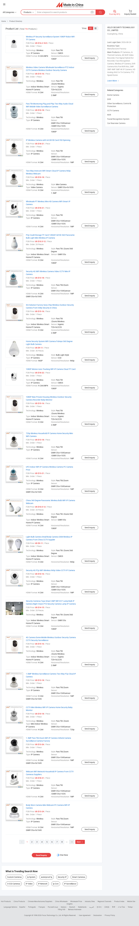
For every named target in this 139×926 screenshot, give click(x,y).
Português (32, 907)
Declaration (97, 915)
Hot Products (6, 901)
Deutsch (72, 907)
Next (80, 842)
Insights (69, 904)
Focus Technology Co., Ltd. (52, 915)
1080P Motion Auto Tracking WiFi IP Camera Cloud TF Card (50, 369)
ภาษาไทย (121, 907)
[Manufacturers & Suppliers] (69, 4)
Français (42, 907)
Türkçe (130, 907)
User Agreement (85, 915)
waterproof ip (46, 877)
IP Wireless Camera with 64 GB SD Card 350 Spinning (48, 140)
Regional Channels (104, 901)
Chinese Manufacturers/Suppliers (40, 901)
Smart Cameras (78, 877)
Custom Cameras (14, 877)
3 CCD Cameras (13, 883)
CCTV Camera (113, 110)
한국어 (99, 907)
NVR (109, 114)
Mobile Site (131, 901)
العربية (91, 907)
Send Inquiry (90, 58)
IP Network (42, 883)
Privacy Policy (110, 915)
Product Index (119, 901)
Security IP (62, 877)
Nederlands (82, 907)
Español (22, 907)
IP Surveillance (70, 883)
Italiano (63, 907)
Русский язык (53, 907)
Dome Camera (113, 95)
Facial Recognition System (118, 119)
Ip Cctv (56, 883)
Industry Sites (90, 901)
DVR (109, 99)
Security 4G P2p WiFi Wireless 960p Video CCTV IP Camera (50, 570)
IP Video (29, 883)
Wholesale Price (76, 901)
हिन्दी (113, 907)
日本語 (106, 907)
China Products (19, 901)
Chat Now (64, 855)
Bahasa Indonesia (74, 909)
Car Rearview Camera (116, 123)
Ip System (31, 877)
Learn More (113, 80)
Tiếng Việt (61, 909)
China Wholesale (61, 901)
